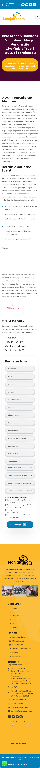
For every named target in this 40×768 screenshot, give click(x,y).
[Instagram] (34, 4)
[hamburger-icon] (37, 17)
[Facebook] (23, 4)
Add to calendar (13, 308)
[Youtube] (26, 4)
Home (16, 61)
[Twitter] (30, 4)
